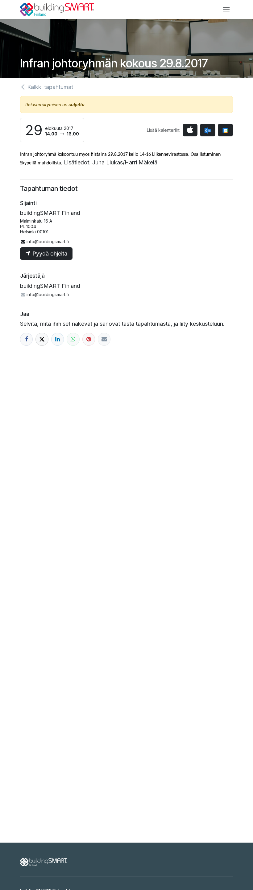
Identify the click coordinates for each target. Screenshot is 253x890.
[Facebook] (26, 339)
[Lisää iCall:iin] (190, 130)
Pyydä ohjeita (49, 253)
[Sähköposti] (104, 339)
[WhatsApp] (73, 339)
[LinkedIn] (57, 339)
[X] (41, 339)
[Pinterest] (88, 339)
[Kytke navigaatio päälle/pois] (226, 9)
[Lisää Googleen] (225, 130)
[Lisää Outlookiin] (207, 130)
